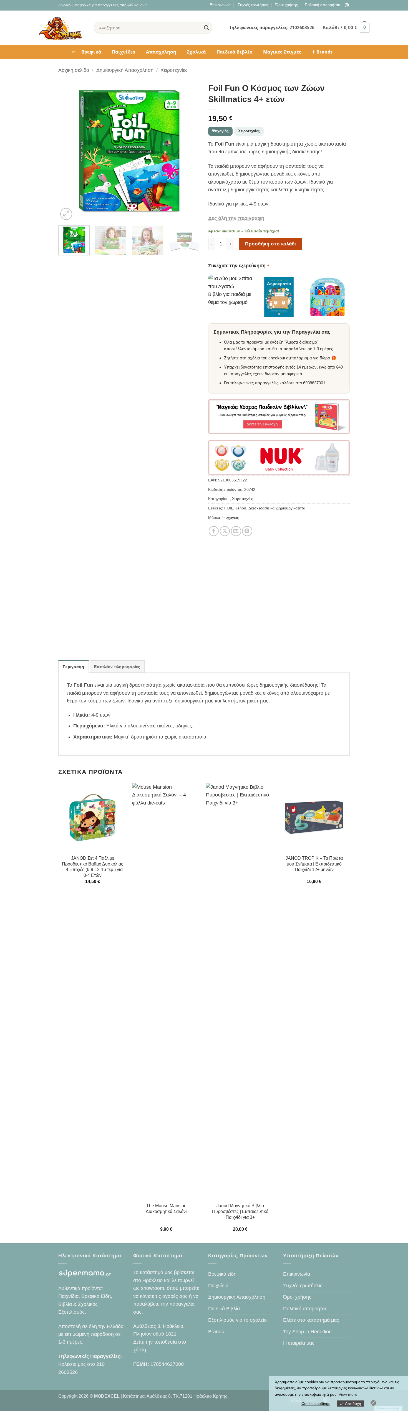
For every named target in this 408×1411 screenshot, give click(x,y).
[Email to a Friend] (236, 531)
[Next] (190, 150)
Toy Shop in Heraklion (307, 1331)
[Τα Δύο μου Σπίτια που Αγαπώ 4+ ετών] (230, 297)
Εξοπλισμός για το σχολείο (237, 1320)
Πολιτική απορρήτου (322, 4)
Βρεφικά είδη (222, 1274)
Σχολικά (196, 52)
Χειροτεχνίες (174, 70)
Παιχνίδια (124, 52)
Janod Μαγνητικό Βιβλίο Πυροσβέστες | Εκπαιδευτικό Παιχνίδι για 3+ (240, 1211)
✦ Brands (322, 52)
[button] (346, 28)
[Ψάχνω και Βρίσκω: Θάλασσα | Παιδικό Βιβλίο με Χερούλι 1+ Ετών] (327, 297)
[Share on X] (225, 531)
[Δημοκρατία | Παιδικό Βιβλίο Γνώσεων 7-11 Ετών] (279, 297)
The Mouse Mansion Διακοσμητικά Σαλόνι (166, 1208)
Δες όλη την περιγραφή (236, 218)
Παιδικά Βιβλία (234, 52)
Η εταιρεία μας (298, 1343)
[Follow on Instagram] (347, 5)
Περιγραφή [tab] (73, 666)
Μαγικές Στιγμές (282, 52)
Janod (240, 508)
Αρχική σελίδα (73, 70)
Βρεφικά (91, 52)
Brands (216, 1331)
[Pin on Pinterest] (247, 531)
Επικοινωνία (220, 4)
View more (348, 1394)
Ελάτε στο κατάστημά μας (311, 1320)
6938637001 (314, 382)
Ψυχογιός (220, 131)
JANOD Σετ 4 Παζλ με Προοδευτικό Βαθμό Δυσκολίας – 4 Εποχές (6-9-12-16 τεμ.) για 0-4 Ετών (92, 867)
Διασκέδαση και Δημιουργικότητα (276, 508)
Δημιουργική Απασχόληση (124, 70)
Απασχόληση (161, 52)
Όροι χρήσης (286, 4)
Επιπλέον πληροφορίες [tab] (117, 666)
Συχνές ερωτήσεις (253, 4)
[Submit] (206, 27)
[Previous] (68, 150)
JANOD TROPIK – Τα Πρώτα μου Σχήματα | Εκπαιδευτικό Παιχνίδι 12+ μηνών (314, 864)
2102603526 (301, 27)
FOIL (228, 508)
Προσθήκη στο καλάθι (270, 244)
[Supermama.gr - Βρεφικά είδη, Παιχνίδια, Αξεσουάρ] (62, 28)
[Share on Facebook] (214, 531)
